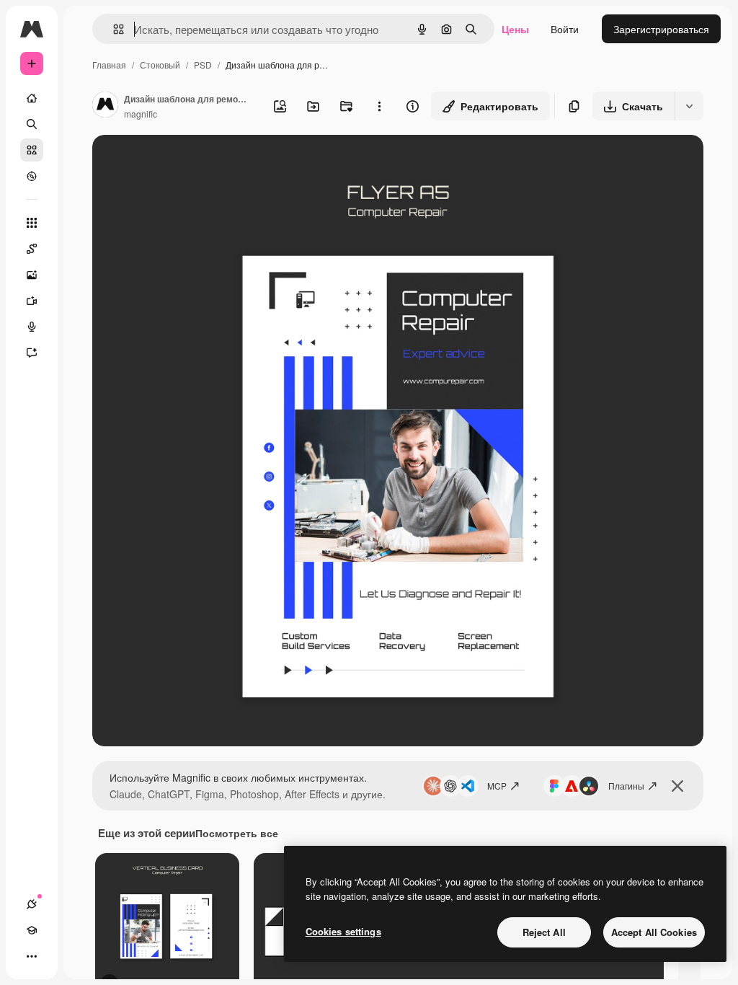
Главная (109, 64)
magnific (140, 113)
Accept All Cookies (654, 932)
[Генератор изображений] (31, 274)
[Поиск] (31, 124)
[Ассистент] (31, 352)
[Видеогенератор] (31, 300)
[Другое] (31, 956)
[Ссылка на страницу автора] (105, 106)
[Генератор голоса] (31, 326)
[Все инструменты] (31, 222)
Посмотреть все (236, 833)
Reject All (544, 932)
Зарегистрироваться (661, 29)
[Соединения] (31, 904)
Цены (515, 29)
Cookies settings (343, 931)
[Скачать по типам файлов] (689, 106)
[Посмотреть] (31, 175)
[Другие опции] (379, 106)
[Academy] (31, 930)
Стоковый (160, 64)
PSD (203, 64)
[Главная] (31, 98)
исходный (188, 162)
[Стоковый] (31, 150)
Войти (565, 29)
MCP (497, 785)
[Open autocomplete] (113, 29)
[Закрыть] (677, 786)
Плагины (626, 785)
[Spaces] (31, 248)
